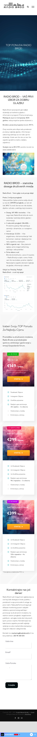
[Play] (31, 734)
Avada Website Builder (22, 712)
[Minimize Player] (35, 734)
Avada (32, 712)
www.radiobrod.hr (9, 150)
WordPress (28, 714)
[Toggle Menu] (33, 7)
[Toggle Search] (28, 7)
